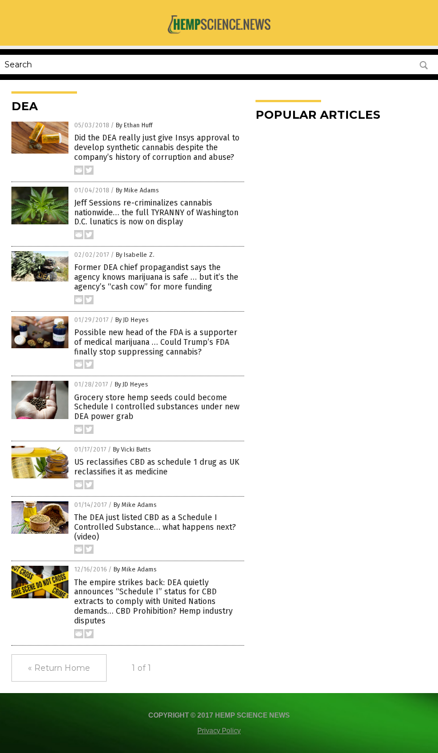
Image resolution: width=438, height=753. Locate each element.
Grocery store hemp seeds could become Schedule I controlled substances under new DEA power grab (157, 407)
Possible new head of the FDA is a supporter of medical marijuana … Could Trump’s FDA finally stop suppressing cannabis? (155, 342)
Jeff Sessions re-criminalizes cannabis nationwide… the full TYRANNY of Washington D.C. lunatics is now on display (156, 212)
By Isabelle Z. (135, 255)
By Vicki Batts (132, 449)
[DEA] (219, 38)
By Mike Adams (137, 190)
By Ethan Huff (134, 125)
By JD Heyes (131, 320)
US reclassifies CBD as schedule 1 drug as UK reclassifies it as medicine (157, 467)
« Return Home (59, 668)
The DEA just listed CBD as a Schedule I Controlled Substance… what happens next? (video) (155, 527)
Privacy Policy (219, 731)
